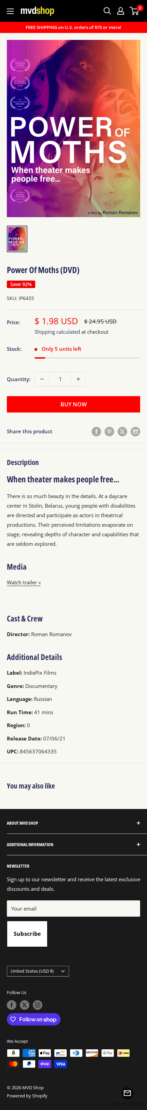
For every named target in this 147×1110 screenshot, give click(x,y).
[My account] (120, 11)
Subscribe (27, 933)
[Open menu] (10, 11)
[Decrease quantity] (42, 379)
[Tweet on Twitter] (122, 431)
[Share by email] (135, 431)
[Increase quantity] (78, 379)
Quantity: (18, 379)
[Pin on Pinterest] (109, 431)
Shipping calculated (57, 331)
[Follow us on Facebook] (11, 1005)
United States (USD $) (32, 971)
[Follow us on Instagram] (37, 1005)
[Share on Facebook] (96, 431)
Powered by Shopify (27, 1096)
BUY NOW (74, 404)
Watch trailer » (24, 582)
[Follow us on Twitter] (24, 1005)
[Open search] (107, 11)
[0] (134, 11)
